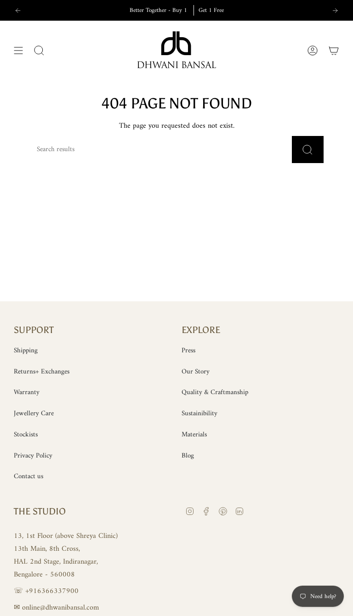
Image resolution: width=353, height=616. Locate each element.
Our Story (196, 372)
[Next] (335, 10)
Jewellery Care (34, 413)
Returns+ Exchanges (41, 372)
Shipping (26, 351)
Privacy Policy (33, 456)
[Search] (308, 149)
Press (188, 351)
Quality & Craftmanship (215, 392)
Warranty (27, 392)
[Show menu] (18, 50)
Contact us (28, 476)
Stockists (26, 435)
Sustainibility (199, 413)
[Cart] (333, 50)
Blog (188, 456)
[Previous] (18, 10)
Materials (194, 435)
